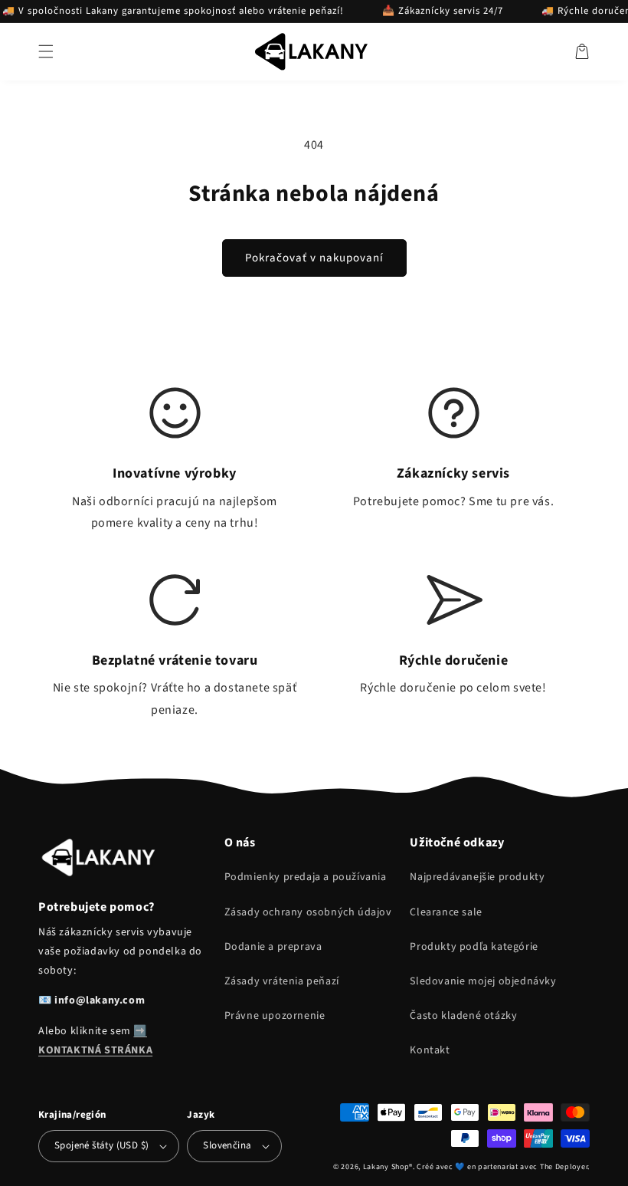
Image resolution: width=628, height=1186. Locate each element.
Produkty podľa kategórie (474, 946)
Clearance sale (446, 912)
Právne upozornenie (274, 1015)
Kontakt (430, 1050)
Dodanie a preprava (273, 946)
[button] (46, 51)
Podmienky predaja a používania (305, 877)
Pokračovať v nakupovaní (314, 258)
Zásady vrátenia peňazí (281, 981)
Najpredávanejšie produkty (477, 877)
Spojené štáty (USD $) (101, 1145)
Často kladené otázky (463, 1015)
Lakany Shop (386, 1166)
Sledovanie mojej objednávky (483, 981)
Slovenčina (227, 1145)
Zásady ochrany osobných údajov (308, 912)
